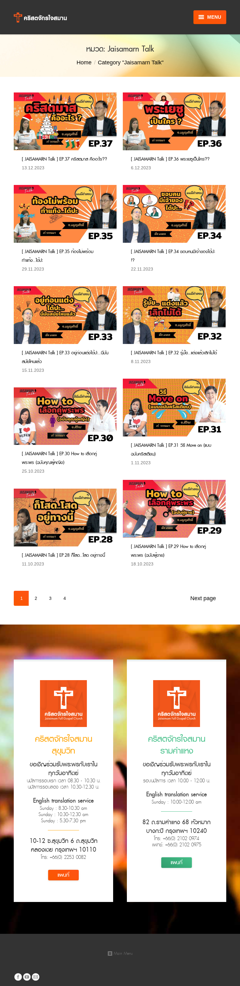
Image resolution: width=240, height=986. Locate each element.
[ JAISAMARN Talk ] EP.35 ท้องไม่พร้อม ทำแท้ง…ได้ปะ (57, 256)
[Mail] (35, 977)
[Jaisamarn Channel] (27, 977)
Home (84, 62)
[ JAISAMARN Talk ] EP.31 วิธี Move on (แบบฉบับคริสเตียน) (171, 450)
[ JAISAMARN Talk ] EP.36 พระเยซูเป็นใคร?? (170, 159)
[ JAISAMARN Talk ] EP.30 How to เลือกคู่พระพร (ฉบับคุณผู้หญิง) (59, 458)
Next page (203, 598)
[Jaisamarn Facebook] (18, 977)
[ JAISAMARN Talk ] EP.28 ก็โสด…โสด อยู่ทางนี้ (63, 555)
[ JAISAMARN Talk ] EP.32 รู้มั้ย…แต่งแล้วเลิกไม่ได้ (174, 352)
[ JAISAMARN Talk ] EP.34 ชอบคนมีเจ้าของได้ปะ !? (173, 256)
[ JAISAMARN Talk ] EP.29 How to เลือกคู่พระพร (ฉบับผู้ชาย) (168, 551)
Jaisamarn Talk (64, 167)
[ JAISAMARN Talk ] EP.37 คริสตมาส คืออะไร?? (64, 159)
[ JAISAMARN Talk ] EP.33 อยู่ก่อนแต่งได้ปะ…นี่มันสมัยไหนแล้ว (65, 357)
